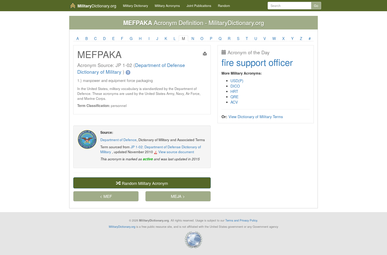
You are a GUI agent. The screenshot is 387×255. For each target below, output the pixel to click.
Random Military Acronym (144, 183)
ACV (234, 102)
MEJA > (178, 196)
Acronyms (167, 5)
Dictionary (135, 5)
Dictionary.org (96, 6)
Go (316, 5)
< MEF (106, 196)
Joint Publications (199, 5)
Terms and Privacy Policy (241, 220)
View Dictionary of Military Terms (255, 116)
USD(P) (236, 80)
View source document (175, 151)
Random (224, 5)
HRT (234, 91)
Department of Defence (118, 139)
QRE (234, 96)
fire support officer (257, 62)
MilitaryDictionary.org (122, 226)
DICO (235, 86)
